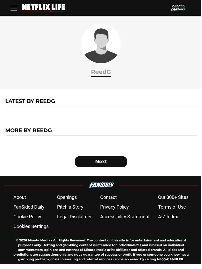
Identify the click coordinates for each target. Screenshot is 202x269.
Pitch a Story (70, 207)
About (19, 197)
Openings (67, 197)
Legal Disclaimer (74, 216)
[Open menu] (14, 8)
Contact (108, 197)
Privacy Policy (114, 207)
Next (101, 161)
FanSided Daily (28, 207)
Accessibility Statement (125, 216)
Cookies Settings (31, 226)
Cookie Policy (27, 216)
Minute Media (39, 240)
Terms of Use (172, 207)
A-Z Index (168, 216)
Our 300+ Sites (173, 197)
